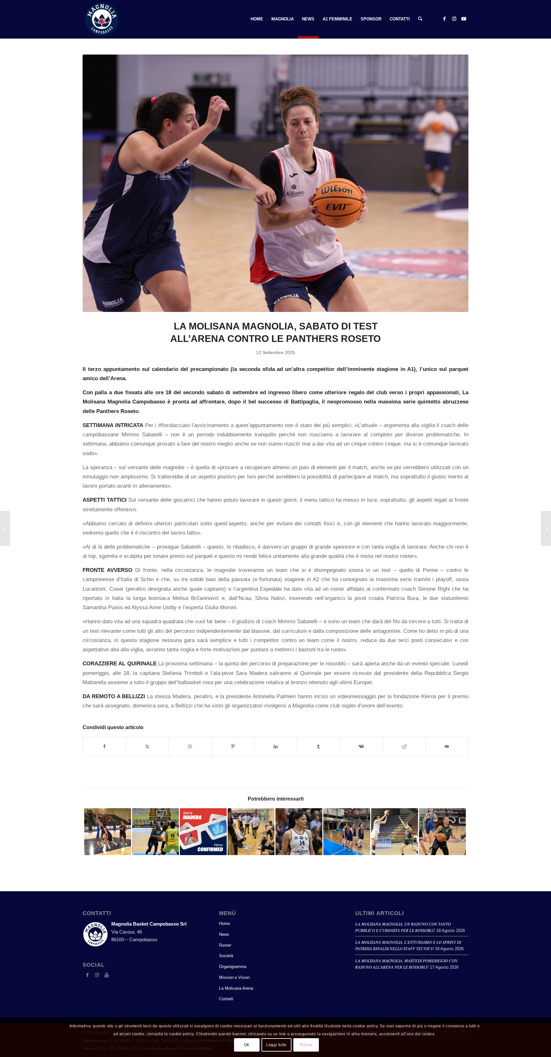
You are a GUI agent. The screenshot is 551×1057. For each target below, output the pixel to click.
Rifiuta (306, 1045)
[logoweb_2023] (102, 19)
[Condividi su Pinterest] (233, 746)
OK (247, 1045)
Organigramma (232, 966)
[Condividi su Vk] (361, 746)
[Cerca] (420, 19)
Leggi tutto (276, 1045)
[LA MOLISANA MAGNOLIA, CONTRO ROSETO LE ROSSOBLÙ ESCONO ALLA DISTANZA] (546, 528)
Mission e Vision (234, 977)
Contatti (226, 998)
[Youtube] (106, 975)
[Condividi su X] (147, 746)
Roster (225, 945)
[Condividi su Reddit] (404, 746)
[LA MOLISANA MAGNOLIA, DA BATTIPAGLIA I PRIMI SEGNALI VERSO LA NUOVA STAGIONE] (5, 528)
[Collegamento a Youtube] (463, 19)
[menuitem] (256, 19)
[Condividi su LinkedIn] (275, 746)
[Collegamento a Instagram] (454, 19)
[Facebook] (87, 975)
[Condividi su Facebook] (104, 746)
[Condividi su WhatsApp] (190, 746)
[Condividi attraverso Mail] (447, 746)
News (224, 934)
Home (224, 923)
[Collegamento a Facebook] (444, 19)
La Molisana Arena (236, 988)
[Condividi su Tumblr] (318, 746)
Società (226, 955)
